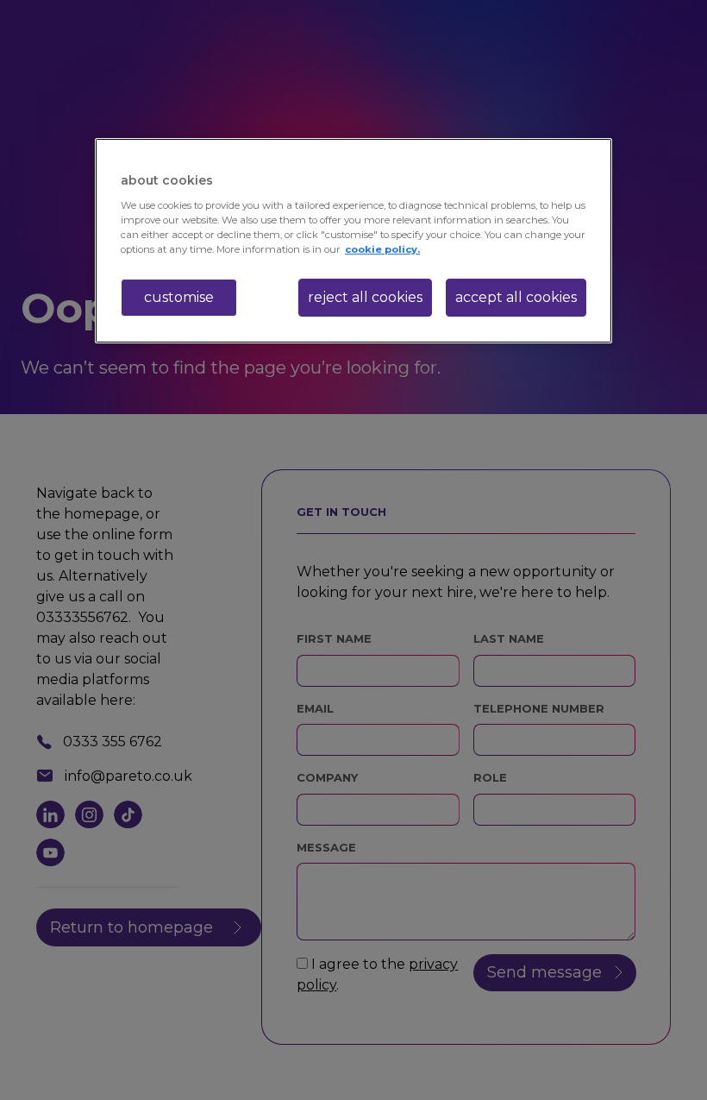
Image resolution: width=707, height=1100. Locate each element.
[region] (353, 240)
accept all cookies (516, 297)
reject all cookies (365, 297)
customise (179, 297)
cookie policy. (382, 249)
